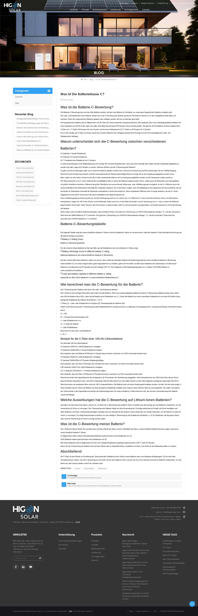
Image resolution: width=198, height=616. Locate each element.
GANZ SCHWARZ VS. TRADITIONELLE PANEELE (33, 145)
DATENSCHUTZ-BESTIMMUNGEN (172, 611)
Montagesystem (131, 9)
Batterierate (102, 468)
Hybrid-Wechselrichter (24, 168)
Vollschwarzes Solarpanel (26, 200)
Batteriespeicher (100, 9)
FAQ (173, 3)
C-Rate (77, 468)
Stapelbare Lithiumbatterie (174, 563)
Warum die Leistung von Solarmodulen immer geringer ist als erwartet (33, 136)
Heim (85, 79)
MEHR (77, 522)
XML (155, 611)
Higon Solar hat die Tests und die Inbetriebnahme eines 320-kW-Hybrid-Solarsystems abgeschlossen (135, 554)
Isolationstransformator (24, 172)
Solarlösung (116, 9)
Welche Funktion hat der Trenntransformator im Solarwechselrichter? (33, 132)
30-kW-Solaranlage (170, 573)
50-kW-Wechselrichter (24, 191)
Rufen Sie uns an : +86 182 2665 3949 (166, 507)
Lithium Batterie (89, 468)
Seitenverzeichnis (143, 611)
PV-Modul (167, 547)
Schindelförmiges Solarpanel (27, 195)
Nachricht (18, 97)
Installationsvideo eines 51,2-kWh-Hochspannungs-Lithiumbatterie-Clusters (135, 596)
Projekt (135, 3)
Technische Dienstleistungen (70, 541)
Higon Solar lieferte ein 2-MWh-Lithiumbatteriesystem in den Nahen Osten (135, 565)
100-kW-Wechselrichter (25, 177)
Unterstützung (162, 3)
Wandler (85, 9)
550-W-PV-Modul (169, 555)
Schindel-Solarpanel (171, 551)
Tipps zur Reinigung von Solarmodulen (33, 150)
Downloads (63, 545)
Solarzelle (74, 9)
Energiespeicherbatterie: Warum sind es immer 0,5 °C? (33, 118)
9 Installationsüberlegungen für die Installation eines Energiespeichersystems (33, 123)
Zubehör (146, 9)
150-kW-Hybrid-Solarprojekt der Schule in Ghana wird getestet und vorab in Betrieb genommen (135, 585)
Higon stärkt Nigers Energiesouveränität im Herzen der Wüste (134, 543)
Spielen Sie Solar (147, 3)
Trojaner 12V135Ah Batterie (157, 267)
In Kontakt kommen (186, 3)
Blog (17, 103)
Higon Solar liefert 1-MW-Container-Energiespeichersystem (132, 574)
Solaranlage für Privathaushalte (169, 568)
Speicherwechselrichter (25, 186)
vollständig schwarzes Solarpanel (172, 542)
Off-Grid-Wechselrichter (25, 182)
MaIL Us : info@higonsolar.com (168, 512)
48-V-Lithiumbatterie (171, 559)
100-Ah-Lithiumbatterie (79, 343)
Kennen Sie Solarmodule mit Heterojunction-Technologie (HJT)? (33, 127)
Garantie (62, 548)
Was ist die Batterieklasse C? (28, 141)
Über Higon (124, 3)
